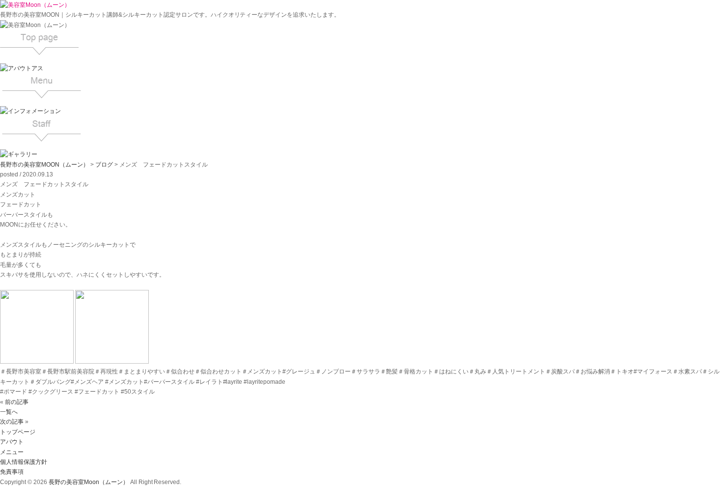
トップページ (17, 432)
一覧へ (9, 411)
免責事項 (12, 471)
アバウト (12, 441)
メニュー (12, 452)
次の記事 (12, 421)
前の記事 (16, 402)
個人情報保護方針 (23, 461)
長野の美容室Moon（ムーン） (89, 482)
